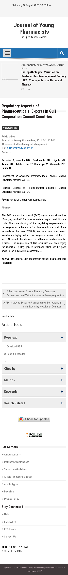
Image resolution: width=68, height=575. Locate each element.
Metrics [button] (9, 380)
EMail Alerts (10, 521)
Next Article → (10, 316)
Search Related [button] (14, 403)
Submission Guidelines (15, 469)
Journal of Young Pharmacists (34, 28)
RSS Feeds (10, 529)
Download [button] (10, 337)
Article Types (11, 484)
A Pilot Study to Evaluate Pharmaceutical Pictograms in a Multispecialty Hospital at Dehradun (32, 304)
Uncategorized (10, 127)
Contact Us (10, 536)
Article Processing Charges (18, 476)
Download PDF (14, 346)
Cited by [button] (9, 369)
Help (6, 514)
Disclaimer (9, 491)
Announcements (12, 454)
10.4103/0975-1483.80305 (19, 148)
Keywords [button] (10, 392)
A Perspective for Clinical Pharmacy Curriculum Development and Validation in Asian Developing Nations (35, 293)
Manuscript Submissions (16, 462)
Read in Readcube (16, 353)
